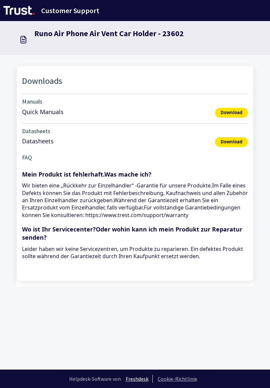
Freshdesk (137, 379)
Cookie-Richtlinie (177, 379)
